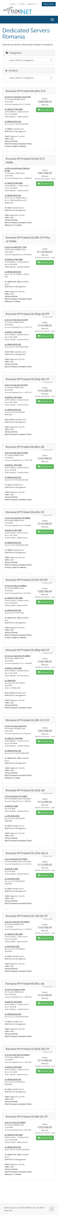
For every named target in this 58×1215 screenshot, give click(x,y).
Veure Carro (49, 4)
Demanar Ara (46, 109)
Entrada (22, 4)
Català (12, 4)
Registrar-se (32, 4)
